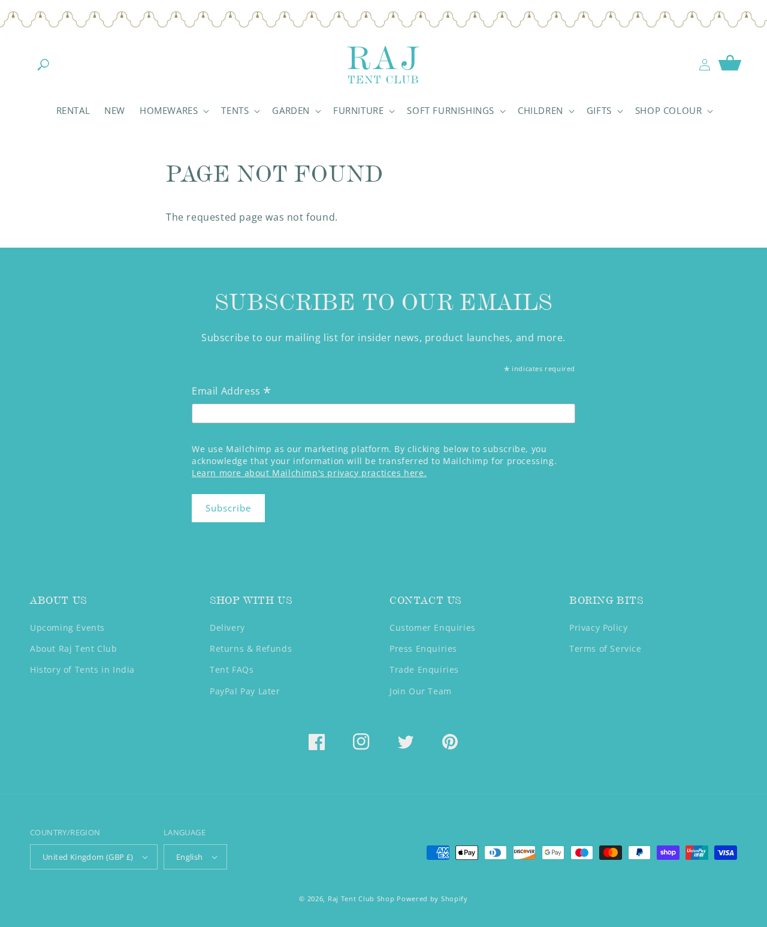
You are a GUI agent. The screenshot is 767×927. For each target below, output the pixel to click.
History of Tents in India (82, 669)
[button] (43, 65)
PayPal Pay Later (245, 691)
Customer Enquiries (432, 627)
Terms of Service (605, 648)
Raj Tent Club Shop (361, 898)
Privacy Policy (598, 627)
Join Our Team (420, 691)
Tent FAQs (231, 669)
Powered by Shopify (432, 898)
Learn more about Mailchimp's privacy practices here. (309, 472)
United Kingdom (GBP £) (88, 856)
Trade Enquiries (424, 669)
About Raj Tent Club (73, 648)
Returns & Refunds (251, 648)
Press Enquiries (423, 648)
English (189, 856)
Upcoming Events (67, 627)
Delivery (227, 627)
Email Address (231, 392)
